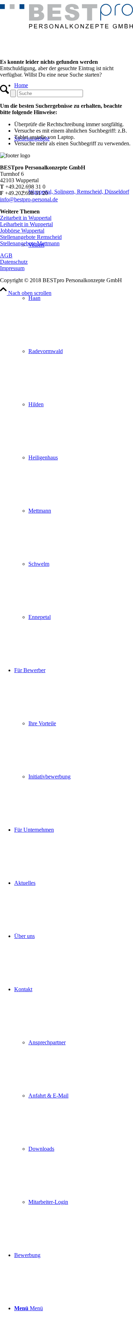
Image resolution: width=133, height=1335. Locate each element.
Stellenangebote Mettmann (30, 243)
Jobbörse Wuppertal (22, 231)
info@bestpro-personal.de (29, 199)
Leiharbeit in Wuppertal (26, 224)
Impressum (12, 268)
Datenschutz (14, 262)
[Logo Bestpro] (66, 26)
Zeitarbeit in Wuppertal (25, 218)
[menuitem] (73, 378)
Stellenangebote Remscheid (31, 237)
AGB (6, 255)
